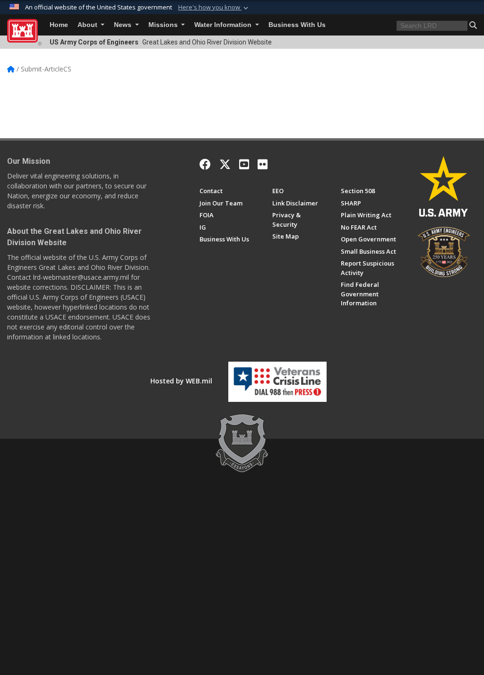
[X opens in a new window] (225, 164)
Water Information (223, 24)
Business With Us (297, 24)
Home (59, 24)
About (88, 24)
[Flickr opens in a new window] (263, 164)
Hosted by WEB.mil (181, 380)
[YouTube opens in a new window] (244, 164)
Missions (164, 24)
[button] (214, 7)
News (123, 24)
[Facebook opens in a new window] (205, 164)
